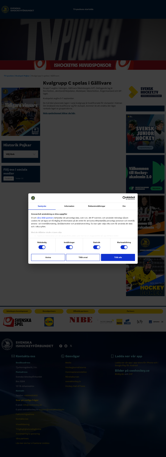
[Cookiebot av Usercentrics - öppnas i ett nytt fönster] (124, 198)
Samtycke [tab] (42, 206)
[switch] (69, 247)
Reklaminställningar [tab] (96, 206)
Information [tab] (69, 206)
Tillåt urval (83, 257)
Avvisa (48, 257)
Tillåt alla (118, 257)
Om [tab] (124, 206)
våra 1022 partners (45, 218)
